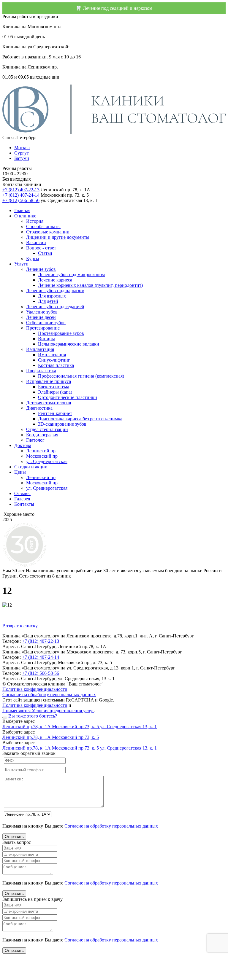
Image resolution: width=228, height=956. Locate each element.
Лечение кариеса (55, 279)
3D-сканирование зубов (62, 424)
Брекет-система (53, 386)
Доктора (22, 445)
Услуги (21, 263)
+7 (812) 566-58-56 (20, 200)
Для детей (48, 301)
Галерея (22, 498)
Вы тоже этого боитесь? (32, 715)
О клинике (25, 215)
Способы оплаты (43, 226)
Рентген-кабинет (55, 413)
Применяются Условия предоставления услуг (48, 710)
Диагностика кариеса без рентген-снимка (80, 418)
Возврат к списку (20, 625)
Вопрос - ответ (41, 247)
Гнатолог (35, 440)
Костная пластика (56, 365)
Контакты (24, 504)
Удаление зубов (42, 311)
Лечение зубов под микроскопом (71, 274)
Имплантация (40, 349)
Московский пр (42, 456)
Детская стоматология (48, 402)
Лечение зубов (41, 269)
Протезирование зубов (61, 333)
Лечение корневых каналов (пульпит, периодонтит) (90, 285)
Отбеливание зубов (46, 322)
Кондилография (42, 434)
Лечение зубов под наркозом (55, 290)
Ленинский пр (41, 450)
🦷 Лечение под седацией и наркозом (114, 8)
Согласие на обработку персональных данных (49, 694)
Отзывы (22, 493)
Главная (22, 210)
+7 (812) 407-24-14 (20, 195)
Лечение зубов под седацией (55, 306)
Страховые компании (47, 231)
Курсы (32, 258)
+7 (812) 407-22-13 (20, 189)
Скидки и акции (31, 466)
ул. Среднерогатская (46, 461)
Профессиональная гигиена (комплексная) (81, 375)
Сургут (21, 152)
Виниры (46, 338)
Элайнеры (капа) (55, 392)
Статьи (45, 253)
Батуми (21, 158)
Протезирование (43, 327)
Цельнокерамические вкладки (68, 343)
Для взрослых (52, 295)
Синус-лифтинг (54, 359)
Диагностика (39, 408)
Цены (20, 472)
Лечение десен (41, 317)
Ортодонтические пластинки (67, 397)
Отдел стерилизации (47, 429)
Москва (22, 147)
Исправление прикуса (48, 381)
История (34, 221)
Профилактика (41, 370)
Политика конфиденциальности (34, 689)
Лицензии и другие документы (57, 237)
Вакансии (36, 242)
